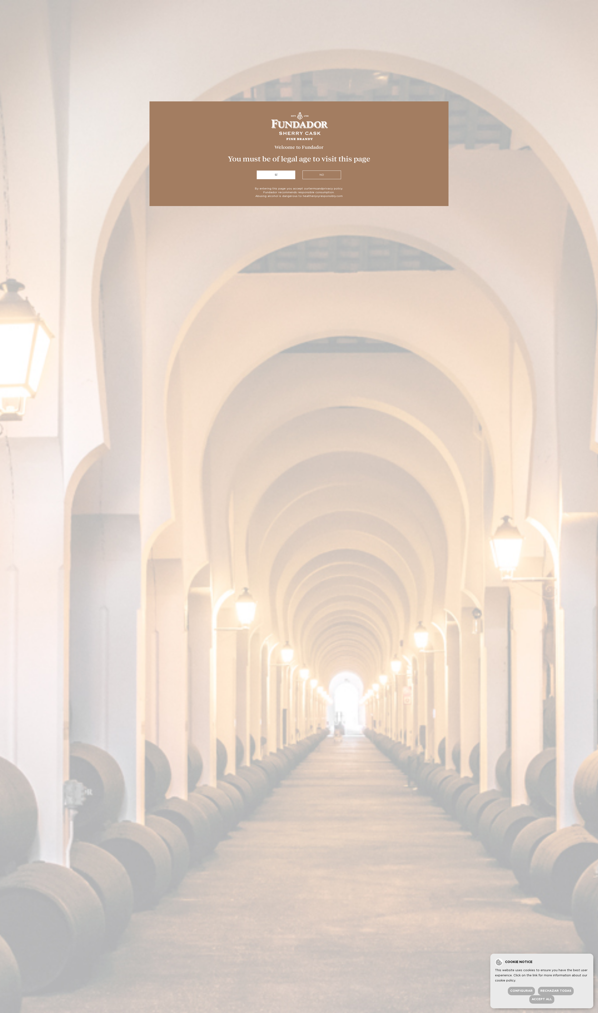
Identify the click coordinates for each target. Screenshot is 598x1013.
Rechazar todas (555, 990)
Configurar (521, 990)
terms (313, 188)
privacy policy (332, 188)
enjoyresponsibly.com (327, 196)
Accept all (542, 999)
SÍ (276, 175)
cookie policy (505, 980)
